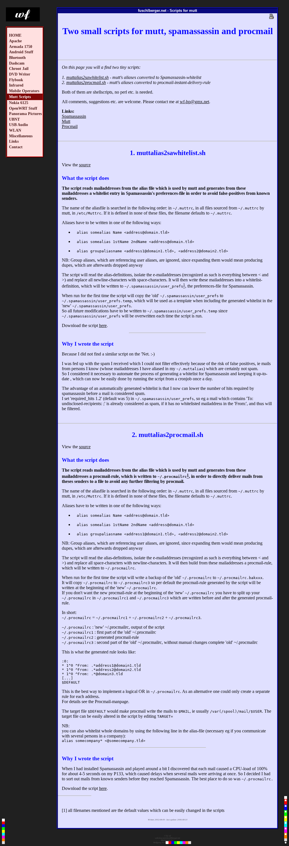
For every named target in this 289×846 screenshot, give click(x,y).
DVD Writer (19, 74)
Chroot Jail (19, 68)
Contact (16, 147)
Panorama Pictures (25, 113)
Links (14, 141)
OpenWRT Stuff (23, 108)
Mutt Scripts (20, 96)
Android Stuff (21, 52)
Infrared (16, 85)
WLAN (15, 130)
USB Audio (18, 124)
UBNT (14, 119)
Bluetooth (17, 57)
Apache (15, 41)
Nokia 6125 (18, 102)
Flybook (16, 80)
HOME (15, 35)
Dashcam (17, 63)
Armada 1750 (20, 46)
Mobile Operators (24, 91)
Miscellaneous (20, 136)
